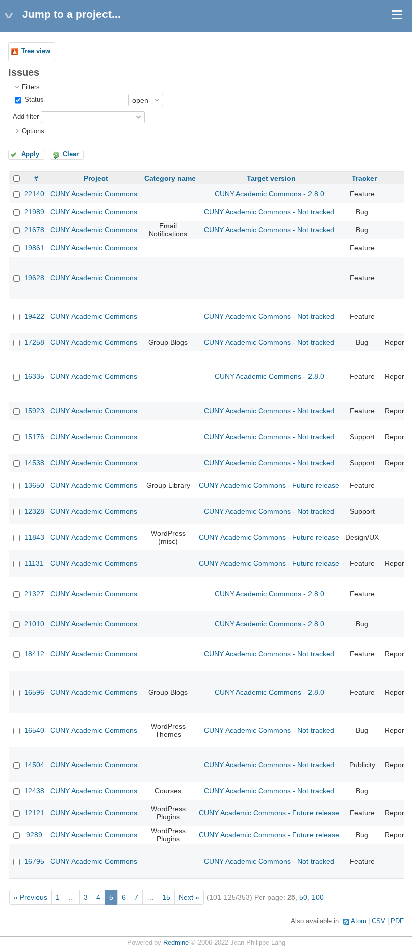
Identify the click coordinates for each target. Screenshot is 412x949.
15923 (34, 411)
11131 (34, 563)
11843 (34, 537)
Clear (71, 154)
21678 (34, 230)
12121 (34, 813)
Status (33, 99)
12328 (34, 511)
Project (96, 178)
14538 (34, 463)
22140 (34, 193)
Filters (31, 87)
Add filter (26, 116)
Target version (271, 178)
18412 (34, 654)
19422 (34, 316)
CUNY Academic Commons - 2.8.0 (269, 193)
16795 (34, 861)
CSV (378, 921)
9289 (34, 835)
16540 (34, 730)
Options (33, 131)
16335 (34, 376)
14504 (34, 765)
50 (303, 897)
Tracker (364, 178)
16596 (34, 692)
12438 (34, 791)
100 (318, 897)
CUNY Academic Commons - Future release (269, 485)
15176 (34, 437)
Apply (30, 154)
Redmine (176, 942)
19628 (34, 278)
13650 (34, 485)
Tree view (35, 51)
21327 (34, 594)
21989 (34, 212)
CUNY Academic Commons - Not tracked (269, 212)
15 (166, 897)
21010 (34, 624)
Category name (170, 178)
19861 (34, 248)
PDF (397, 921)
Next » (189, 897)
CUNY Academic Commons (93, 193)
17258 (34, 342)
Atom (358, 921)
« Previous (30, 897)
